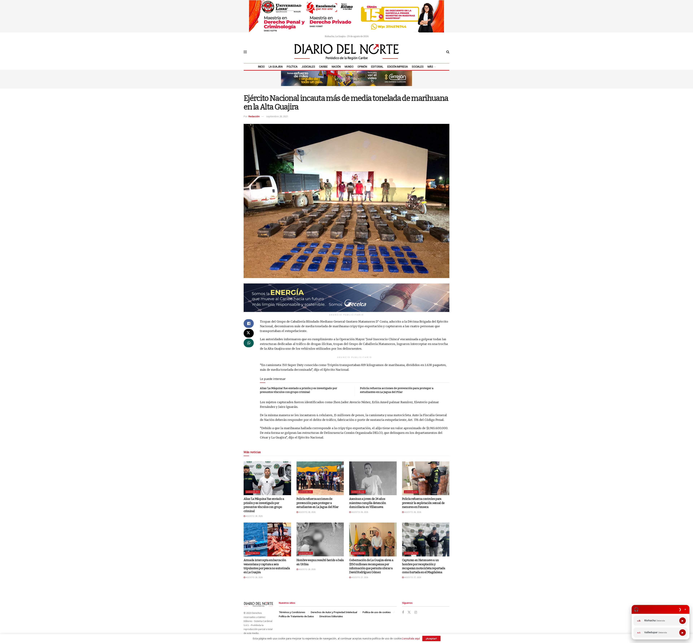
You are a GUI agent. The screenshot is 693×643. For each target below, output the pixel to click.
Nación (336, 66)
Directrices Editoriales (331, 616)
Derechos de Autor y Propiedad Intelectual (334, 612)
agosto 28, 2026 (254, 516)
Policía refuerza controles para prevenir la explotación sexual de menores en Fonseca (423, 503)
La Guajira (276, 66)
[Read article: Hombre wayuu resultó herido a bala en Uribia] (320, 539)
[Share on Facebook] (249, 323)
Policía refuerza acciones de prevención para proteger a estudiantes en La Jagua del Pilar (318, 503)
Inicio (261, 66)
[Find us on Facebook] (403, 612)
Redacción (254, 116)
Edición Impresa (397, 66)
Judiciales (308, 66)
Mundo (349, 66)
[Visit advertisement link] (346, 16)
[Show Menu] (245, 52)
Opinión (362, 66)
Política (292, 66)
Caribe (323, 66)
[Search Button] (447, 51)
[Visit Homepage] (346, 52)
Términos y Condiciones (292, 612)
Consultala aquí (411, 638)
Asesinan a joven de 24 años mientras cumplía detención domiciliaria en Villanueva (367, 503)
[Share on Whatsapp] (249, 343)
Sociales (418, 66)
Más (430, 66)
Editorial (377, 66)
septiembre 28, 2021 (277, 116)
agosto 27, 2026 (359, 577)
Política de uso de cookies (377, 612)
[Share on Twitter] (249, 333)
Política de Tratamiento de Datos (296, 616)
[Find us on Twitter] (409, 612)
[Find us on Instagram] (415, 612)
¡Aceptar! (431, 638)
